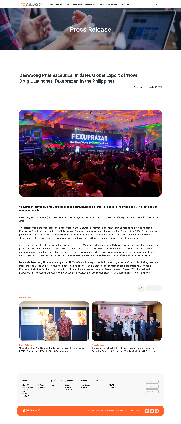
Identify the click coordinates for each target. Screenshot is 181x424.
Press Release (85, 385)
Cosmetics (68, 390)
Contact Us (26, 396)
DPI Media (84, 387)
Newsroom (112, 4)
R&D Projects (41, 387)
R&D (68, 4)
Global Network (27, 387)
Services (68, 385)
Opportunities (113, 387)
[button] (157, 4)
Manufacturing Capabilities (84, 4)
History (24, 394)
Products (101, 4)
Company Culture (25, 390)
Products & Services (69, 381)
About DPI (26, 380)
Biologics (68, 387)
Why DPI (112, 385)
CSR (121, 4)
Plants (53, 385)
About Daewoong (56, 4)
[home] (31, 4)
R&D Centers (41, 385)
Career (129, 4)
